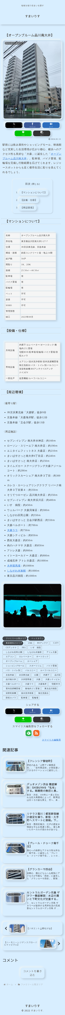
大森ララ (12, 530)
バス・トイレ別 (13, 670)
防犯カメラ (11, 698)
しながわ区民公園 (14, 652)
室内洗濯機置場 (13, 688)
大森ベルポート (13, 684)
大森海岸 (42, 684)
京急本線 (10, 675)
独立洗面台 (43, 693)
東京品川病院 (50, 688)
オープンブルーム (14, 661)
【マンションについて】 (34, 192)
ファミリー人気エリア (16, 638)
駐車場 (24, 698)
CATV (56, 643)
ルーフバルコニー (48, 670)
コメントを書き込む (32, 973)
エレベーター (25, 656)
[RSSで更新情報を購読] (36, 733)
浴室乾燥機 (11, 693)
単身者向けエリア (14, 643)
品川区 (58, 675)
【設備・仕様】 (29, 200)
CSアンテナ (11, 647)
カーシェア (32, 661)
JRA (24, 647)
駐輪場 (35, 698)
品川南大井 (11, 679)
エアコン (10, 656)
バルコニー (30, 670)
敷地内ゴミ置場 (32, 688)
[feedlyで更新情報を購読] (28, 733)
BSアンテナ (42, 643)
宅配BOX (56, 684)
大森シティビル (52, 679)
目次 (28, 183)
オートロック (42, 656)
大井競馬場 (14, 565)
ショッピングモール (15, 666)
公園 (36, 675)
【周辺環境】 (28, 207)
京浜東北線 (24, 675)
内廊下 (46, 675)
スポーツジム (35, 666)
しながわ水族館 (16, 570)
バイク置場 (52, 666)
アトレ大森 (52, 652)
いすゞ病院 (36, 647)
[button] (42, 133)
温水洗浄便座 (27, 693)
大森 (38, 679)
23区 (30, 643)
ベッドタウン (37, 638)
